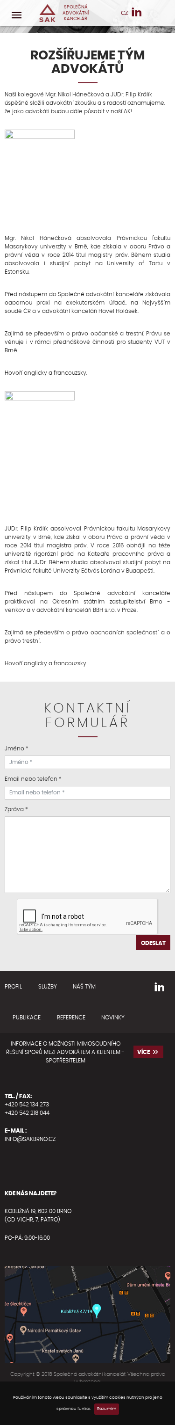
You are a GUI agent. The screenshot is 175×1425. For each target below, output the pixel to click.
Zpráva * (16, 809)
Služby (47, 986)
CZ (124, 13)
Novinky (113, 1017)
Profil (13, 986)
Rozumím (106, 1409)
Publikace (27, 1017)
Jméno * (16, 748)
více (143, 1052)
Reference (71, 1017)
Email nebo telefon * (33, 779)
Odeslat (153, 943)
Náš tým (84, 986)
